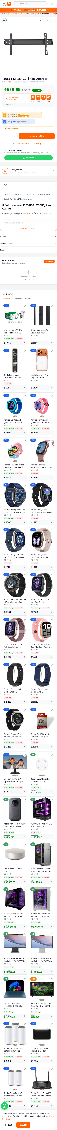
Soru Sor (50, 261)
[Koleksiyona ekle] (47, 20)
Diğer (9, 82)
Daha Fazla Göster (27, 228)
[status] (28, 10)
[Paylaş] (41, 20)
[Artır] (14, 136)
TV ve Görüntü (30, 194)
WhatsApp (30, 158)
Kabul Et (23, 1125)
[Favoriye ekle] (53, 20)
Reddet (8, 1125)
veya (28, 144)
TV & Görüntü (24, 14)
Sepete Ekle (38, 136)
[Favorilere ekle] (25, 306)
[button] (4, 1106)
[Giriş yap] (52, 4)
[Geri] (4, 20)
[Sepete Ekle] (24, 343)
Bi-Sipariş (5, 14)
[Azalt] (5, 136)
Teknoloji (14, 14)
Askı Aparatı (35, 14)
